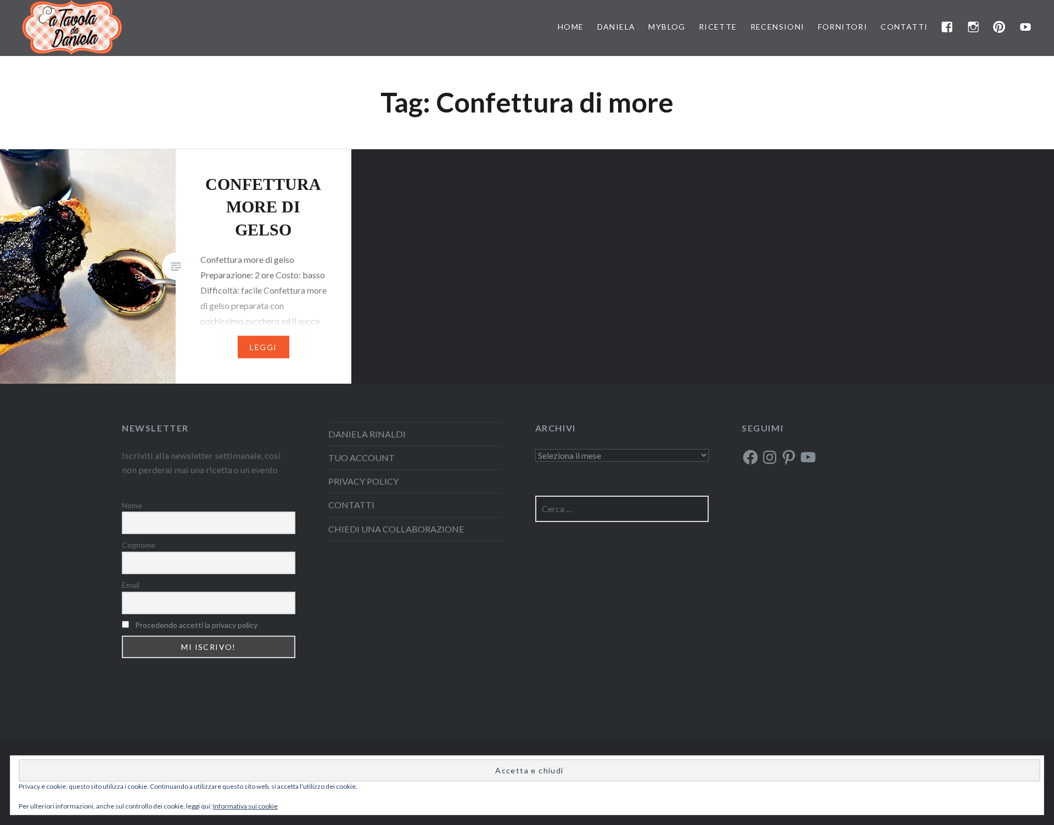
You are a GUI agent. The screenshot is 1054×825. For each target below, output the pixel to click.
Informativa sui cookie (245, 806)
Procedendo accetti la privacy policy (196, 625)
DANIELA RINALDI (367, 434)
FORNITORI (843, 26)
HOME (571, 26)
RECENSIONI (777, 26)
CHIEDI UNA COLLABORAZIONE (396, 529)
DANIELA (616, 26)
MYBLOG (666, 26)
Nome (132, 505)
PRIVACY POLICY (363, 481)
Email (130, 585)
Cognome (138, 544)
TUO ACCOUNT (361, 457)
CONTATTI (904, 26)
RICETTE (718, 26)
